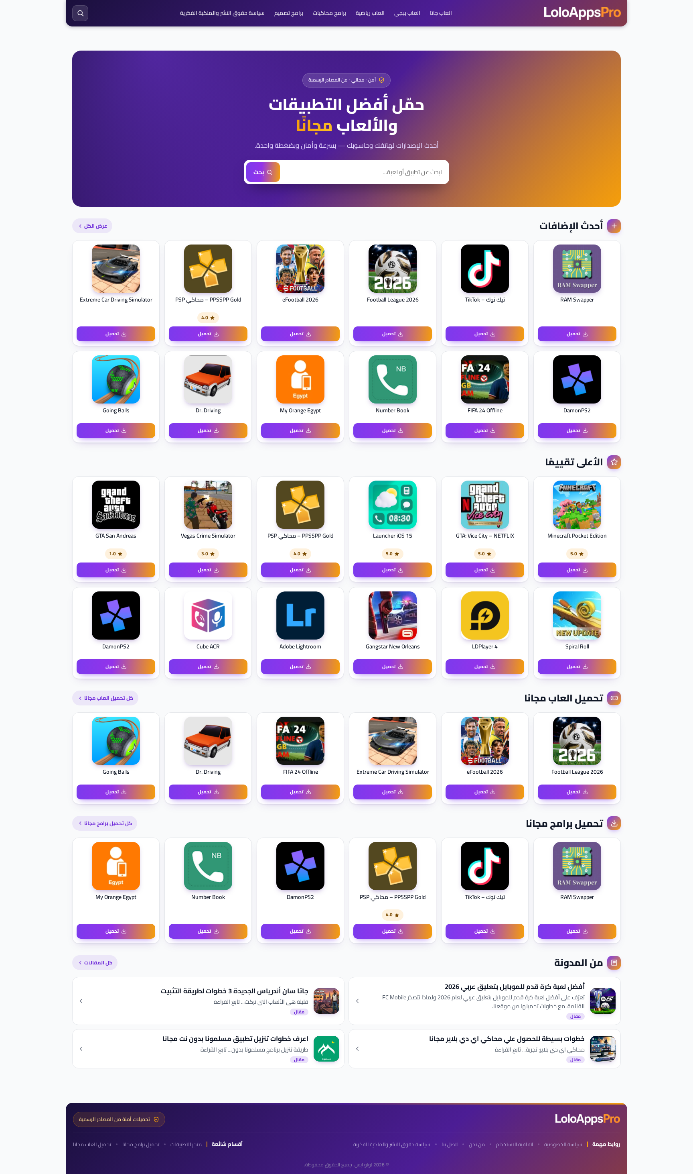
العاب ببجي (407, 13)
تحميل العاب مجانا (92, 1144)
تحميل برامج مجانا (140, 1144)
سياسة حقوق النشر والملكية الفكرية (222, 13)
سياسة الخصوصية (563, 1144)
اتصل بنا (450, 1144)
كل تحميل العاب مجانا (108, 698)
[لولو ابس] (582, 13)
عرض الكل (95, 225)
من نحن (477, 1144)
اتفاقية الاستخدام (514, 1144)
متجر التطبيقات (186, 1144)
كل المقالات (98, 962)
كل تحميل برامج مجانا (108, 823)
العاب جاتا (441, 13)
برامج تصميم (288, 13)
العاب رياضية (370, 13)
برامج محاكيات (329, 13)
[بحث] (80, 13)
